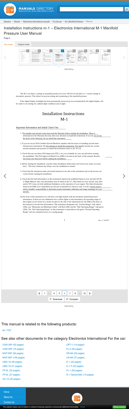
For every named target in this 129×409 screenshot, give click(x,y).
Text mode (8, 44)
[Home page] (10, 9)
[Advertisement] (64, 73)
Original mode (23, 44)
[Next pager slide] (124, 58)
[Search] (127, 9)
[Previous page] (5, 176)
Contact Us (9, 401)
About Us (8, 396)
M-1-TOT (7, 330)
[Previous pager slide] (5, 58)
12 (84, 293)
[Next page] (124, 176)
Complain (73, 299)
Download (57, 299)
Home (6, 391)
